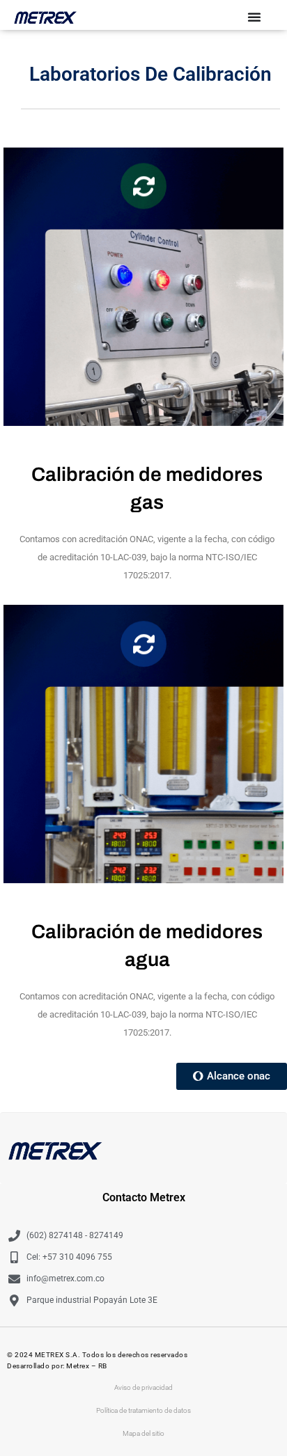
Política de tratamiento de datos (143, 1410)
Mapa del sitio (143, 1433)
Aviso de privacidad (143, 1387)
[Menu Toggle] (254, 17)
